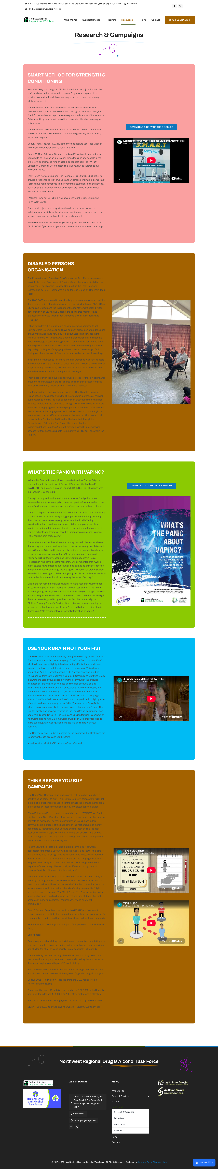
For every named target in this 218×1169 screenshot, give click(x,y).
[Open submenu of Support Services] (148, 1096)
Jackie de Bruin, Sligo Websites (152, 1162)
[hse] (173, 1081)
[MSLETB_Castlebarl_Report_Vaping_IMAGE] (151, 497)
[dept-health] (171, 1088)
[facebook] (174, 6)
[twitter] (180, 6)
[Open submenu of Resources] (148, 1107)
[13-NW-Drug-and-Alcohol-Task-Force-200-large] (39, 18)
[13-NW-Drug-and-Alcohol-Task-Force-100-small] (38, 1081)
